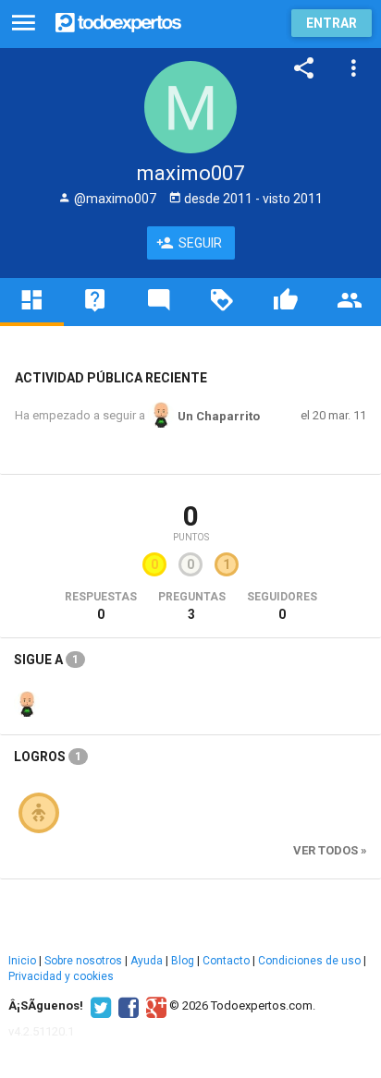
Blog (182, 960)
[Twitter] (98, 1006)
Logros (47, 756)
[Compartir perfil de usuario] (304, 68)
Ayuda (146, 960)
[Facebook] (126, 1006)
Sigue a (46, 659)
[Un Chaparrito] (27, 703)
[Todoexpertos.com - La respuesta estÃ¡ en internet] (118, 21)
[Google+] (153, 1006)
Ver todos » (330, 850)
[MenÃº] (23, 23)
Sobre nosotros (83, 960)
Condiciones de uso (309, 960)
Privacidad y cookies (61, 976)
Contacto (226, 960)
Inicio (22, 960)
